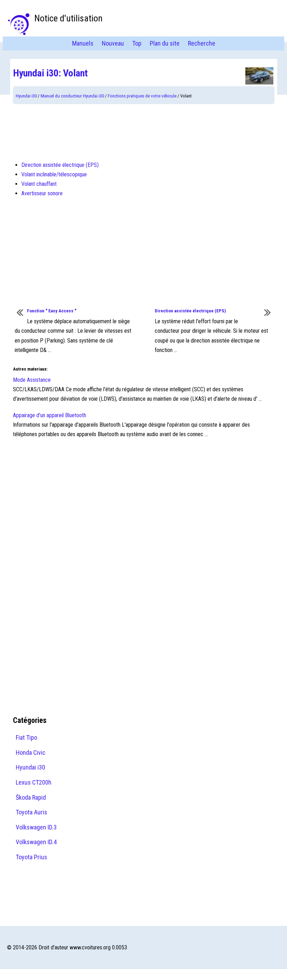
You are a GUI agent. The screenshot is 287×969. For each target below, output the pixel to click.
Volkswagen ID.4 (36, 842)
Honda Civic (31, 752)
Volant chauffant (39, 184)
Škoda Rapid (31, 797)
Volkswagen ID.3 (36, 827)
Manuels (82, 43)
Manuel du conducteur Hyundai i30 (72, 96)
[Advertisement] (143, 132)
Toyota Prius (31, 857)
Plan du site (165, 43)
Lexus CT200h (33, 782)
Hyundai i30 (26, 96)
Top (136, 43)
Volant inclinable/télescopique (54, 174)
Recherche (201, 43)
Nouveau (113, 43)
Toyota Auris (31, 812)
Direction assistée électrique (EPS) (60, 165)
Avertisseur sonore (42, 193)
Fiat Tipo (26, 737)
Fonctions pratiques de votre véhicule (142, 96)
